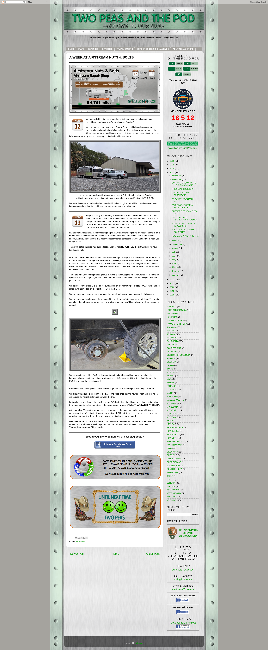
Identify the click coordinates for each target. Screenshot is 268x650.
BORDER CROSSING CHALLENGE (153, 49)
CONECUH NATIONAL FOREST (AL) (182, 194)
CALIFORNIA (173, 341)
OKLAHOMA (172, 452)
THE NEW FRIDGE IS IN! (183, 189)
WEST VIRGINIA (174, 493)
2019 (172, 291)
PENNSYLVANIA (174, 459)
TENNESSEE (172, 472)
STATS (81, 49)
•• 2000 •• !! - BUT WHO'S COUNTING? (183, 231)
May (174, 260)
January (176, 275)
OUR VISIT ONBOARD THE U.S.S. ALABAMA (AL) (184, 184)
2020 (172, 287)
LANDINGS (107, 49)
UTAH (169, 479)
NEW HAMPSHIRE (175, 427)
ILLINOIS (171, 372)
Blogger (139, 643)
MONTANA (171, 417)
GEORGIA (171, 362)
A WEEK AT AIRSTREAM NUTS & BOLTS (182, 206)
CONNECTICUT (174, 348)
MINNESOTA (172, 407)
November (177, 179)
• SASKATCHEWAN (175, 320)
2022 (172, 280)
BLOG (71, 49)
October (176, 240)
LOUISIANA (172, 389)
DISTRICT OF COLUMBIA (178, 355)
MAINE (170, 393)
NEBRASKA (172, 420)
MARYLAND (172, 396)
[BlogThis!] (79, 537)
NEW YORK (172, 438)
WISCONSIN (172, 497)
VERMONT (172, 483)
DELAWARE (172, 351)
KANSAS (170, 383)
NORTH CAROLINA (175, 441)
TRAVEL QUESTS (125, 49)
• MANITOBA (172, 313)
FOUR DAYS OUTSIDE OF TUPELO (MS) (183, 224)
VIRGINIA (171, 486)
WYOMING (172, 500)
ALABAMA (80, 541)
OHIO (169, 448)
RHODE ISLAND (174, 462)
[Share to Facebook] (84, 537)
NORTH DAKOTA (174, 445)
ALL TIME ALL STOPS (183, 49)
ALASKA (170, 331)
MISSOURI (171, 414)
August (175, 248)
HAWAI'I (170, 365)
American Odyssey (182, 569)
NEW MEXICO (173, 434)
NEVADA (170, 424)
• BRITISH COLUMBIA (176, 310)
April (174, 263)
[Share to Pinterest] (87, 537)
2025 (172, 165)
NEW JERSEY (173, 431)
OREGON (171, 455)
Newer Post (77, 553)
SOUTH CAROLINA (175, 466)
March (175, 267)
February (176, 271)
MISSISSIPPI (172, 410)
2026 (172, 161)
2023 (172, 172)
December (177, 176)
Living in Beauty (183, 579)
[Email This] (76, 537)
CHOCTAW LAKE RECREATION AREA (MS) (184, 218)
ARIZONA (171, 334)
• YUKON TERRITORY (177, 324)
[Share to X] (81, 537)
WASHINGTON (173, 490)
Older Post (153, 553)
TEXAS (170, 476)
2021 (172, 283)
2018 (172, 295)
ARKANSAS (172, 338)
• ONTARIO (172, 317)
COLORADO (172, 344)
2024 (172, 168)
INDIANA (171, 376)
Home (115, 553)
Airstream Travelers (183, 589)
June (174, 256)
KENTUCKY (172, 386)
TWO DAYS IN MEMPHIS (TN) (185, 236)
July (174, 252)
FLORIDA (171, 358)
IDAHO (170, 369)
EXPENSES (93, 49)
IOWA (169, 379)
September (177, 244)
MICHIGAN (172, 403)
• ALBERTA (172, 306)
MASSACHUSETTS (175, 400)
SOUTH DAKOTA (174, 469)
